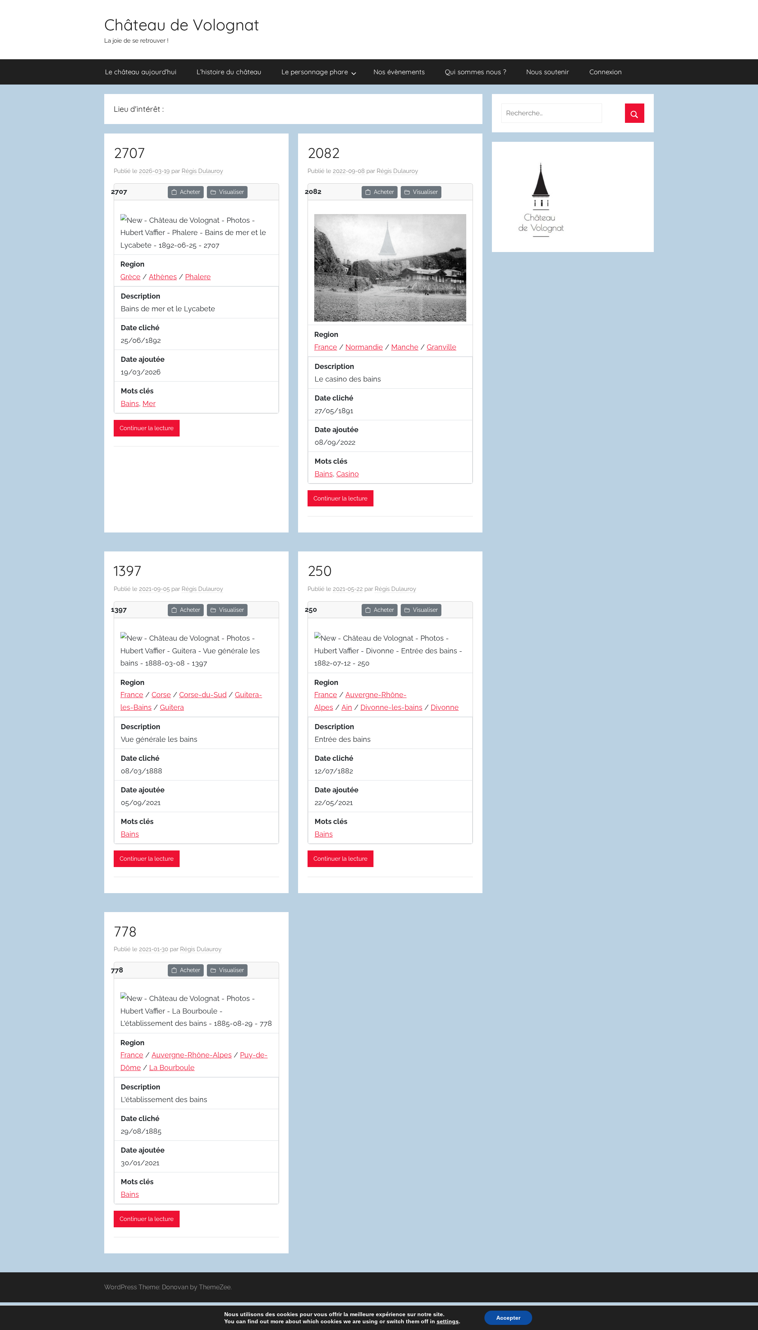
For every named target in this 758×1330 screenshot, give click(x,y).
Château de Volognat (181, 24)
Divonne (445, 707)
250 (320, 570)
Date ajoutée (143, 359)
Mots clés (137, 391)
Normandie (364, 347)
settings (448, 1321)
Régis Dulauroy (202, 171)
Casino (347, 474)
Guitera (172, 707)
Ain (346, 707)
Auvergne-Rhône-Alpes (192, 1055)
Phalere (198, 277)
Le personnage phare (314, 72)
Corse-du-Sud (203, 694)
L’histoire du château (229, 72)
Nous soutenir (547, 72)
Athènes (163, 277)
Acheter (190, 192)
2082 (324, 153)
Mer (149, 403)
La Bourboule (172, 1067)
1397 (127, 570)
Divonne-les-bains (391, 707)
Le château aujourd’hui (140, 72)
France (325, 347)
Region (132, 264)
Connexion (605, 72)
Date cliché (140, 328)
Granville (441, 347)
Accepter (508, 1318)
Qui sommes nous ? (475, 72)
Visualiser (231, 192)
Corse (161, 694)
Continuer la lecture (147, 428)
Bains (130, 403)
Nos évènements (399, 72)
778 (125, 931)
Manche (404, 347)
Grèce (130, 277)
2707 (129, 153)
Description (140, 296)
